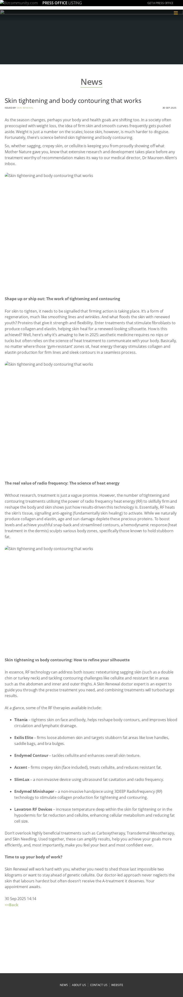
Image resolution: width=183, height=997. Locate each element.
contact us (98, 985)
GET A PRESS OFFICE (160, 3)
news (64, 985)
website (117, 985)
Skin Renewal (25, 107)
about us (79, 985)
